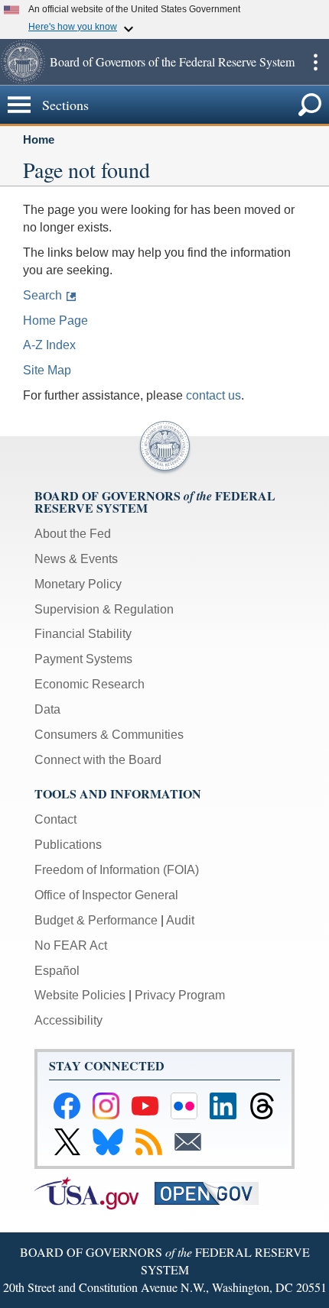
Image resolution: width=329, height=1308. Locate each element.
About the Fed (72, 533)
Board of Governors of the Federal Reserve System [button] (172, 61)
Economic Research (89, 684)
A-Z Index (49, 344)
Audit (180, 920)
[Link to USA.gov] (94, 1192)
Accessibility (68, 1020)
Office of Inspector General (106, 895)
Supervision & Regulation (104, 609)
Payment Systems (83, 658)
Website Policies (79, 995)
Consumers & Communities (109, 734)
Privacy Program (180, 995)
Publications (68, 844)
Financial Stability (83, 633)
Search (42, 295)
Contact (55, 819)
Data (47, 709)
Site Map (47, 370)
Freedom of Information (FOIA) (116, 869)
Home (38, 139)
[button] (23, 62)
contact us (213, 395)
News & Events (76, 558)
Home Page (55, 320)
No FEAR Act (70, 945)
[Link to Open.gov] (213, 1192)
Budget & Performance (96, 920)
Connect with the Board (97, 759)
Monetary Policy (78, 584)
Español (57, 970)
